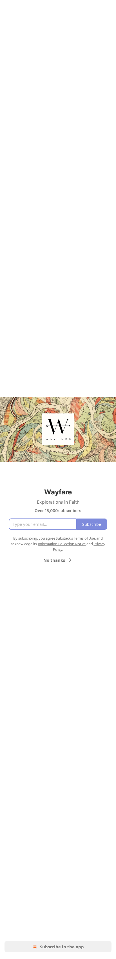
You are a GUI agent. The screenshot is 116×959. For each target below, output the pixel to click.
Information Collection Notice (62, 543)
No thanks (54, 560)
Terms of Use (84, 538)
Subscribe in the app (62, 946)
